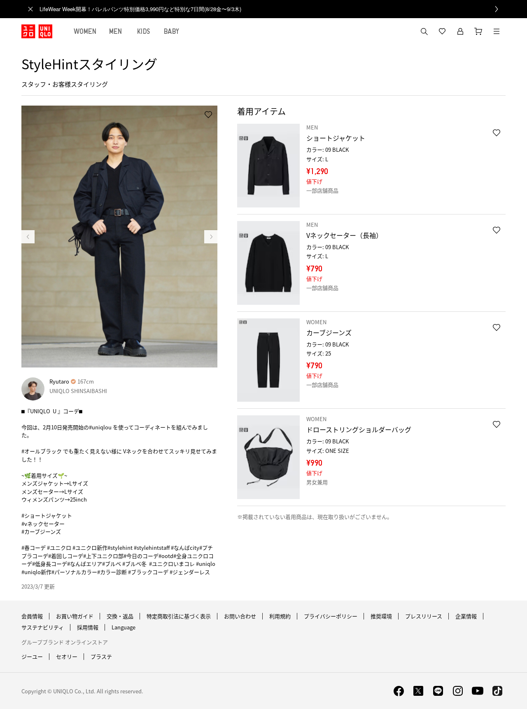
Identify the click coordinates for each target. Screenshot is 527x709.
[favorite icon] (496, 133)
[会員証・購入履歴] (460, 31)
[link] (273, 9)
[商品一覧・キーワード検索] (496, 31)
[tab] (85, 31)
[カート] (478, 31)
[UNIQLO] (36, 31)
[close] (30, 9)
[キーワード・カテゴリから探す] (424, 31)
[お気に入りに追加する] (208, 115)
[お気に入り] (442, 31)
